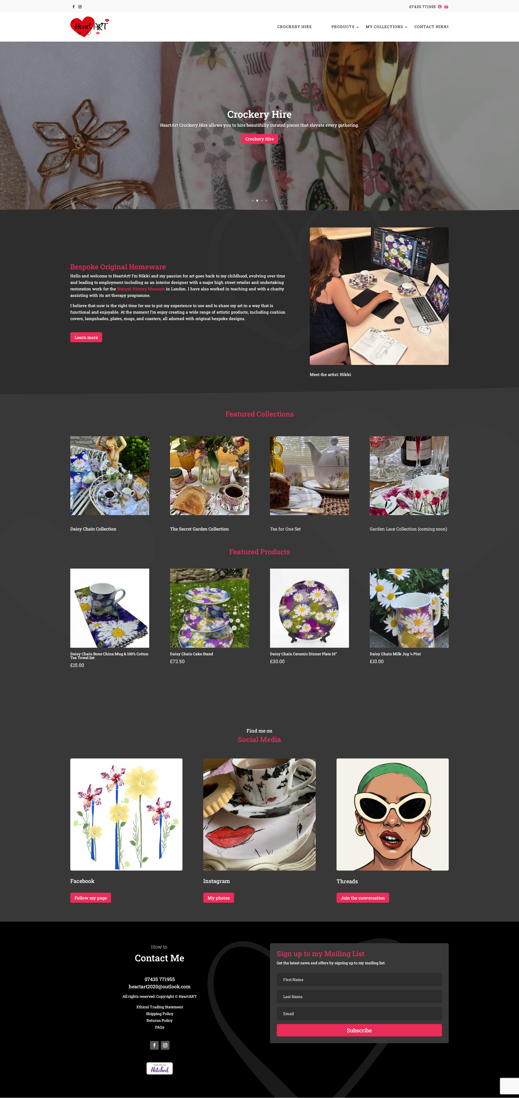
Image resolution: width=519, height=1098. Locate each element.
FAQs (159, 1027)
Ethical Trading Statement (160, 1006)
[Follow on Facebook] (73, 7)
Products (342, 26)
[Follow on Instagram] (80, 7)
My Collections (384, 26)
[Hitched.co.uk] (160, 1073)
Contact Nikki (431, 26)
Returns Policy (160, 1020)
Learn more (86, 337)
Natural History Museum (141, 288)
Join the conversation (363, 898)
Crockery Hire (294, 26)
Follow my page (91, 898)
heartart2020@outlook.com (160, 986)
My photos (219, 898)
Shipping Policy (160, 1013)
